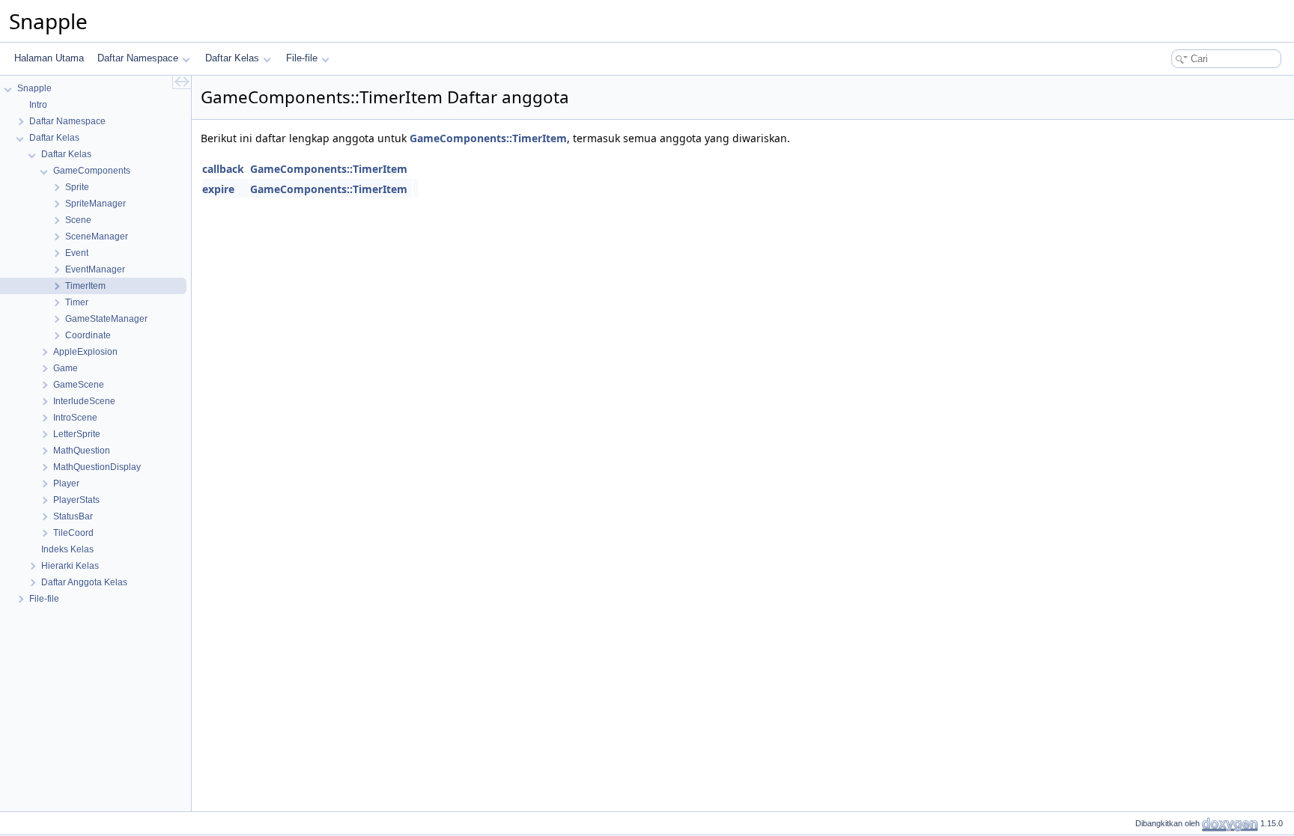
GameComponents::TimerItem (488, 138)
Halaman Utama (49, 58)
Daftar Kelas (232, 58)
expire (218, 189)
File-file (302, 58)
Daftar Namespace (137, 58)
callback (223, 169)
